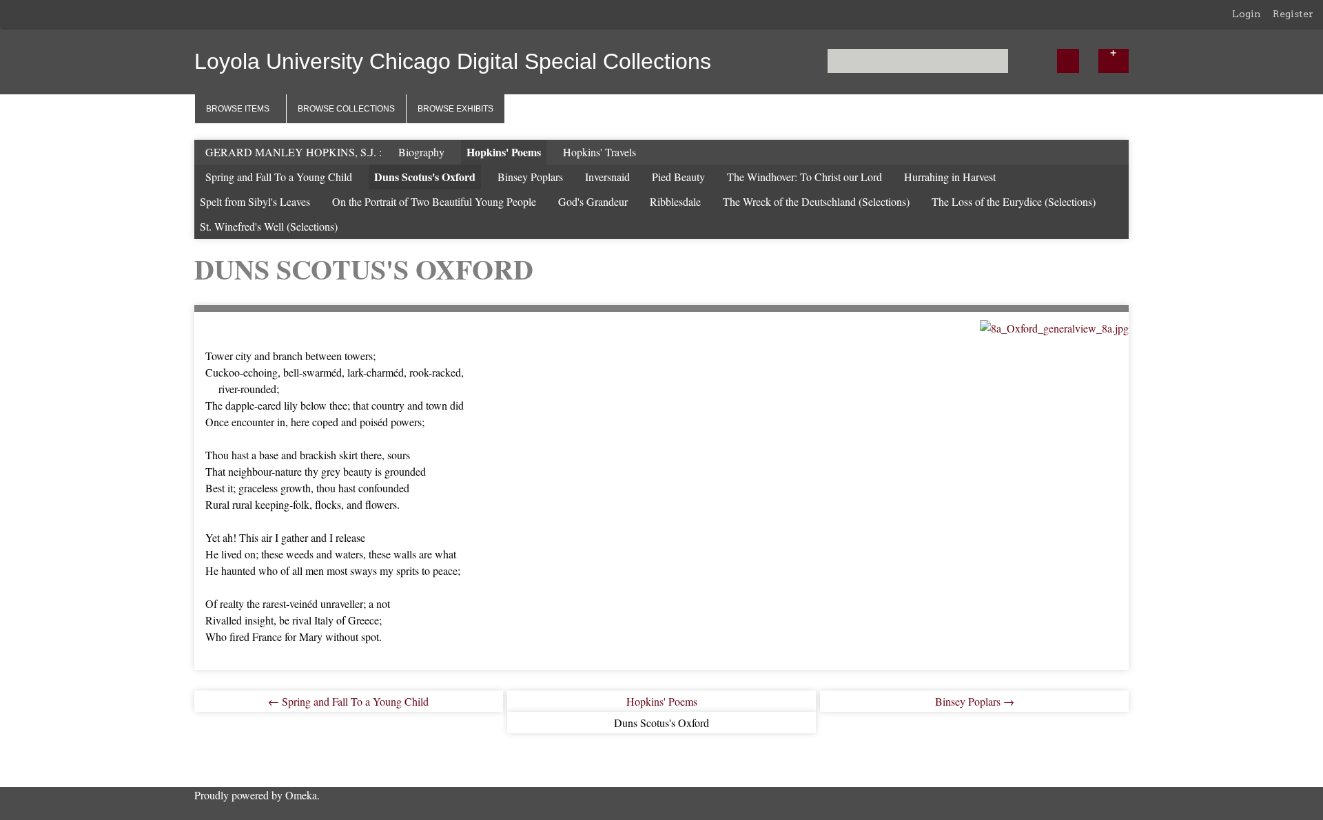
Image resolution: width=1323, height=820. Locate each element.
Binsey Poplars (530, 176)
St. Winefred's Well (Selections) (269, 226)
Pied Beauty (678, 176)
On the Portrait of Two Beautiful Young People (434, 201)
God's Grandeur (593, 201)
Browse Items (237, 109)
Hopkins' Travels (599, 152)
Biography (421, 152)
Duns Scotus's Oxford (424, 177)
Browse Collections (346, 109)
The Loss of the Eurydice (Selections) (1014, 201)
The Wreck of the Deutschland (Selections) (816, 201)
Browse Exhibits (455, 109)
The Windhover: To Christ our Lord (804, 176)
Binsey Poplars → (974, 701)
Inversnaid (607, 176)
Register (1293, 13)
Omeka (301, 795)
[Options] (1113, 61)
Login (1246, 13)
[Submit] (1068, 61)
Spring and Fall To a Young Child (278, 176)
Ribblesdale (675, 201)
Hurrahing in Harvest (950, 176)
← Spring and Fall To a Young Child (348, 701)
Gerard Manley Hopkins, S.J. (292, 152)
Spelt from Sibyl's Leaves (255, 201)
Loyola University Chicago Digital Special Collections (452, 61)
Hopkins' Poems (503, 152)
